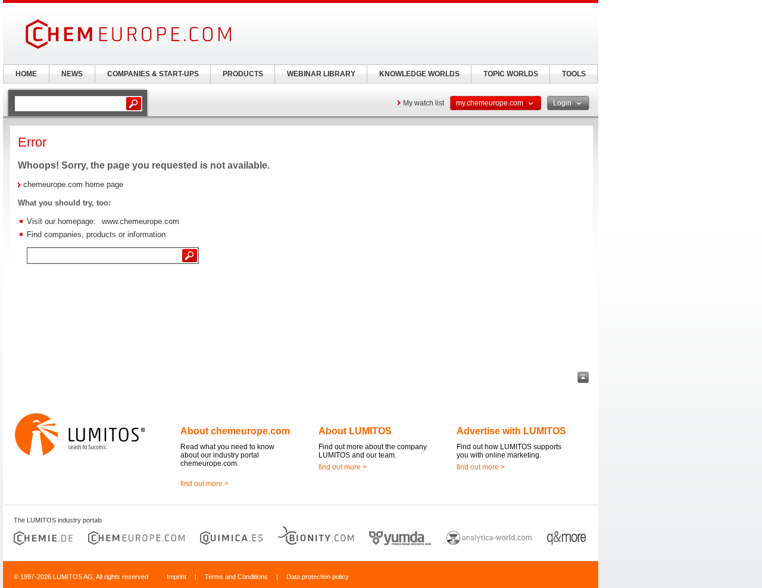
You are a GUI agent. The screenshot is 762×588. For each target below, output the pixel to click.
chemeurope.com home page (73, 184)
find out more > (204, 484)
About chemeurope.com (235, 431)
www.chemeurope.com (140, 221)
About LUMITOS (355, 431)
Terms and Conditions (236, 576)
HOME (26, 74)
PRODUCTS (243, 74)
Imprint (176, 576)
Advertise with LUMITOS (511, 431)
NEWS (72, 74)
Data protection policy (317, 576)
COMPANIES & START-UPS (153, 74)
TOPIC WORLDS (510, 74)
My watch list (423, 103)
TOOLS (574, 74)
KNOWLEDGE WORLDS (419, 74)
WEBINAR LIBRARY (321, 74)
